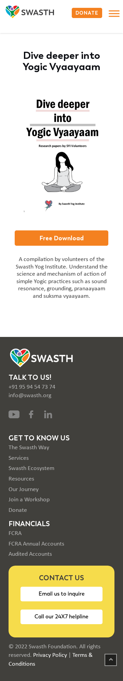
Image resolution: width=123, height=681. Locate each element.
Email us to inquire (62, 593)
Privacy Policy (50, 655)
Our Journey (24, 489)
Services (19, 458)
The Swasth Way (29, 447)
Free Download (61, 238)
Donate (18, 510)
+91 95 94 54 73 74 (32, 387)
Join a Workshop (29, 500)
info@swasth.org (30, 395)
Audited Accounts (30, 554)
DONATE (87, 13)
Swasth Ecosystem (31, 468)
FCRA (15, 533)
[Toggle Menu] (114, 13)
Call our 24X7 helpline (61, 616)
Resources (21, 479)
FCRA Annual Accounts (36, 544)
